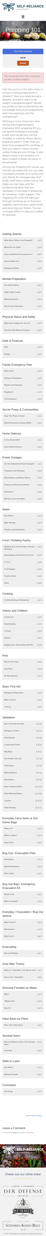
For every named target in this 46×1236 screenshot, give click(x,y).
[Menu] (23, 17)
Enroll (23, 63)
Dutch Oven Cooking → (35, 1115)
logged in (15, 1132)
